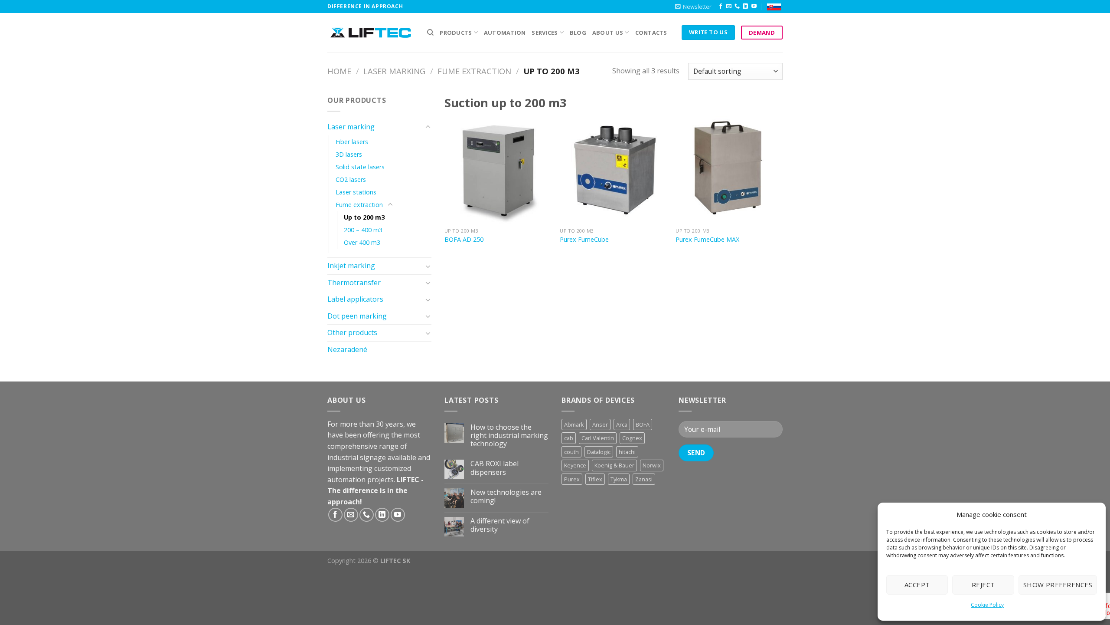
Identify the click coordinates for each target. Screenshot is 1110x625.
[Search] (430, 32)
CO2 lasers (351, 179)
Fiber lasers (352, 142)
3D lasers (349, 154)
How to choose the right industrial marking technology (509, 435)
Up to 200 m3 (364, 217)
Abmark (574, 424)
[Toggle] (427, 127)
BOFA (643, 424)
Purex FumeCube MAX (707, 239)
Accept (917, 584)
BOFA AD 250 (463, 239)
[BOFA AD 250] (498, 170)
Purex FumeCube (584, 239)
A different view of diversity (499, 525)
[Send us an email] (728, 6)
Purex (572, 479)
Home (339, 71)
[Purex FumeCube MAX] (729, 170)
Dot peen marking (357, 316)
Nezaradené (347, 349)
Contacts (651, 32)
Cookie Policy (987, 605)
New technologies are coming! (506, 496)
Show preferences (1057, 584)
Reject (983, 584)
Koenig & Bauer (614, 465)
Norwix (652, 465)
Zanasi (644, 479)
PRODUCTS (456, 32)
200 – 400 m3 (363, 230)
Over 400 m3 (362, 242)
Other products (352, 332)
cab (568, 438)
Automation (505, 32)
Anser (600, 424)
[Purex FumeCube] (613, 170)
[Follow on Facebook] (720, 6)
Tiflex (595, 479)
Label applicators (355, 299)
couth (571, 452)
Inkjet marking (351, 265)
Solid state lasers (360, 167)
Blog (578, 32)
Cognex (632, 438)
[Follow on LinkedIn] (745, 6)
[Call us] (737, 6)
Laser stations (356, 192)
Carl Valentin (597, 438)
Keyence (575, 465)
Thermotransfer (354, 282)
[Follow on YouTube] (754, 6)
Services (545, 32)
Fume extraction (474, 71)
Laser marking (394, 71)
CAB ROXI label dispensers (494, 468)
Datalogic (598, 452)
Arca (621, 424)
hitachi (627, 452)
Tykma (618, 479)
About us (607, 32)
